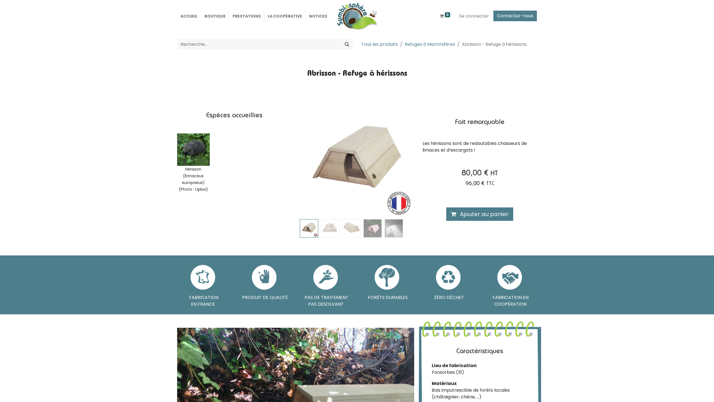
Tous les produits (379, 44)
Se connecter (474, 16)
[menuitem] (189, 16)
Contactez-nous (515, 16)
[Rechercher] (347, 44)
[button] (308, 161)
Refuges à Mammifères (430, 44)
